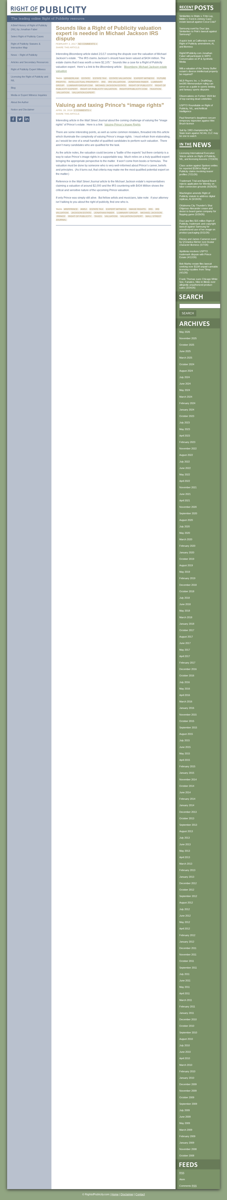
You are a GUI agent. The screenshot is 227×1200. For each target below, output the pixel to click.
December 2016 (188, 669)
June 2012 (185, 915)
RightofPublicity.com (133, 89)
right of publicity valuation (98, 89)
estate (86, 78)
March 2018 (185, 617)
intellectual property (83, 82)
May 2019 (184, 571)
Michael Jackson (151, 212)
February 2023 (187, 442)
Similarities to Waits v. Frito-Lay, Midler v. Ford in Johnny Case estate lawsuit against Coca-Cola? (197, 19)
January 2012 (186, 941)
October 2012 (186, 889)
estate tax (99, 78)
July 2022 (184, 461)
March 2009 (185, 1129)
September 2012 (188, 896)
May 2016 (184, 688)
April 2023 (184, 435)
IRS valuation (116, 82)
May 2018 (184, 610)
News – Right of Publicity (24, 55)
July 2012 (184, 909)
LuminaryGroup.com (79, 85)
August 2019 (186, 565)
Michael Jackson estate (111, 85)
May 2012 (184, 922)
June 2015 (185, 747)
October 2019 (186, 559)
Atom (182, 1179)
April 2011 (184, 993)
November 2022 (188, 448)
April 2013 (184, 857)
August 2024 (186, 370)
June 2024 (185, 383)
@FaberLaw (71, 78)
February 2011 (187, 1006)
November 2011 (187, 954)
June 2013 (185, 844)
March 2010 (185, 1065)
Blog (13, 87)
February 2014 (187, 798)
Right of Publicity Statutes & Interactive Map (25, 45)
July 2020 (184, 526)
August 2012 (186, 902)
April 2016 (184, 695)
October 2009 (186, 1097)
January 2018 (186, 623)
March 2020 (185, 539)
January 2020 (186, 552)
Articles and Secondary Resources (30, 62)
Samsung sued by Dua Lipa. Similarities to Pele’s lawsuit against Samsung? (198, 31)
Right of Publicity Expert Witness (28, 69)
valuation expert (83, 92)
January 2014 (186, 805)
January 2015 (186, 772)
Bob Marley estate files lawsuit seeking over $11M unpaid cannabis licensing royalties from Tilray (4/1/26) (198, 268)
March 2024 (185, 396)
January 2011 (186, 1013)
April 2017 (184, 656)
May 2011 (184, 987)
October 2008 (186, 1155)
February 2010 (187, 1071)
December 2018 (188, 585)
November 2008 (188, 1149)
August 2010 (186, 1039)
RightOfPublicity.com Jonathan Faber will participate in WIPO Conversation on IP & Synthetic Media (196, 57)
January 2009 (186, 1142)
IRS (103, 82)
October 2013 (186, 818)
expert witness (144, 78)
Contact (140, 1194)
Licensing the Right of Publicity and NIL (29, 78)
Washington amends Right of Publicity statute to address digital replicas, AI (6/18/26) (197, 196)
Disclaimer (127, 1194)
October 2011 (186, 961)
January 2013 (186, 876)
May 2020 (184, 533)
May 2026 (184, 332)
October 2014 (186, 786)
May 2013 (184, 850)
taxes (98, 216)
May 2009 (184, 1123)
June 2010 (185, 1051)
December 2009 (188, 1084)
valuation (63, 92)
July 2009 (184, 1110)
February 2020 (187, 545)
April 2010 (184, 1058)
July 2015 (184, 740)
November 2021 (188, 487)
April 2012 (184, 928)
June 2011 (184, 980)
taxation (155, 89)
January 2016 (186, 708)
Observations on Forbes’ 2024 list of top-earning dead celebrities (197, 97)
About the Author (20, 102)
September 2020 (188, 513)
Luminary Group (127, 212)
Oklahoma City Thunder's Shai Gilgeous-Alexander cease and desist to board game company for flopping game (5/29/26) (197, 210)
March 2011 (185, 1000)
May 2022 (184, 474)
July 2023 (184, 422)
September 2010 (188, 1032)
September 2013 (188, 824)
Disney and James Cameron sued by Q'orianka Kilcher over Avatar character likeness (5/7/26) (197, 242)
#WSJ (84, 209)
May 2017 (184, 649)
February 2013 (187, 870)
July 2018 (184, 597)
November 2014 (188, 779)
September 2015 (188, 727)
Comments (188, 1185)
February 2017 (187, 662)
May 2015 (184, 753)
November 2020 (188, 507)
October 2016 (186, 675)
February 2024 (187, 403)
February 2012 (187, 935)
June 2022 (185, 468)
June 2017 (185, 643)
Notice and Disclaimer (22, 109)
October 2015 (186, 721)
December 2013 (188, 812)
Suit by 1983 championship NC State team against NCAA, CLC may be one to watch (198, 133)
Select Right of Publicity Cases (27, 36)
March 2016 (185, 701)
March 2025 (185, 357)
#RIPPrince (71, 209)
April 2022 (184, 481)
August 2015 (186, 734)
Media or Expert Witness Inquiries (29, 95)
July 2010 (184, 1045)
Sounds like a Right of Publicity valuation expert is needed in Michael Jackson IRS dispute (108, 33)
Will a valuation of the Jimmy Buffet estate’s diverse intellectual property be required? (198, 71)
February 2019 (187, 578)
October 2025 (186, 344)
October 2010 (186, 1026)
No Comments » (87, 44)
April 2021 (184, 500)
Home (115, 1194)
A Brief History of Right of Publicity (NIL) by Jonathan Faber (29, 27)
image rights (137, 209)
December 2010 (188, 1019)
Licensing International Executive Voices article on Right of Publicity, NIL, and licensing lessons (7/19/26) (198, 156)
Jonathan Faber (138, 82)
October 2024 (186, 364)
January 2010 (186, 1077)
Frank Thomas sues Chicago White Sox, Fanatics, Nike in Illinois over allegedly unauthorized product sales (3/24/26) (198, 283)
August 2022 (186, 455)
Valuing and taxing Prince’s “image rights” (110, 105)
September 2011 (188, 967)
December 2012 (188, 883)
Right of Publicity (140, 85)
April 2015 (184, 760)
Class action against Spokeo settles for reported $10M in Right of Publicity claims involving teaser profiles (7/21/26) (198, 170)
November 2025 (188, 338)
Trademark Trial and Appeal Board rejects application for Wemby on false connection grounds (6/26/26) (198, 183)
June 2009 (185, 1116)
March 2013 (185, 863)
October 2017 (186, 630)
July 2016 (184, 682)
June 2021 (185, 494)
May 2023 (184, 429)
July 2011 (184, 974)
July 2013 (184, 837)
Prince (61, 216)
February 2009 (187, 1136)
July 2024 (184, 377)
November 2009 (188, 1090)
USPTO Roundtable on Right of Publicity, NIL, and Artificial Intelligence (196, 108)
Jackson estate (81, 212)
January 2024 (186, 409)
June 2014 (185, 792)
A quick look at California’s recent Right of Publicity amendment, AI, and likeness (197, 43)
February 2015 (187, 766)
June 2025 (185, 351)
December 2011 (187, 948)
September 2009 (188, 1103)
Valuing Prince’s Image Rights (122, 124)
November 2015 (188, 714)
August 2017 (186, 636)
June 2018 (185, 604)
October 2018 (186, 591)
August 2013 (186, 831)
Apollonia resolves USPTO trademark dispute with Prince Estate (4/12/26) (195, 254)
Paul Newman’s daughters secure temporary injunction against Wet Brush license (197, 120)
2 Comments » (82, 110)
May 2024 (184, 390)
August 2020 (186, 520)
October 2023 (186, 416)
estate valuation (120, 78)
